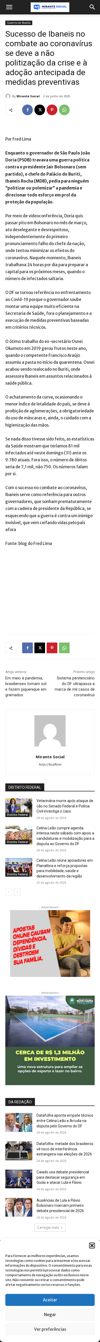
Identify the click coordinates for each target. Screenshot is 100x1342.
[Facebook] (27, 110)
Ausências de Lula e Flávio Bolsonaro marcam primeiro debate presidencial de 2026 (60, 1205)
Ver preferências (50, 1329)
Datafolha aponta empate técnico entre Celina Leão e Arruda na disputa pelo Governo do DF (65, 1120)
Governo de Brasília (19, 23)
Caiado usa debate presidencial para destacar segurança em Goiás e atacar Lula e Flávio (63, 1177)
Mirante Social (28, 96)
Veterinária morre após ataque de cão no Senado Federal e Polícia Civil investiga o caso (65, 806)
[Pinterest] (52, 110)
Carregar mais (48, 1227)
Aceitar (50, 1299)
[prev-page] (8, 892)
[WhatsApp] (64, 110)
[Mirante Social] (8, 96)
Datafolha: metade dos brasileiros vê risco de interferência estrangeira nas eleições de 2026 (65, 1149)
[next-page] (17, 892)
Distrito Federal (17, 815)
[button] (92, 1245)
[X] (39, 110)
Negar (50, 1314)
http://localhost (50, 764)
